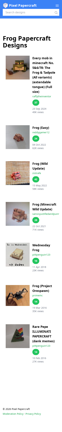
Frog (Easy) (40, 128)
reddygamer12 (40, 132)
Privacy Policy (33, 413)
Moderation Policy (13, 413)
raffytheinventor (41, 96)
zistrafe (36, 173)
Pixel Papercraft (23, 5)
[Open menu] (57, 5)
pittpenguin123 (41, 254)
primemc (37, 295)
